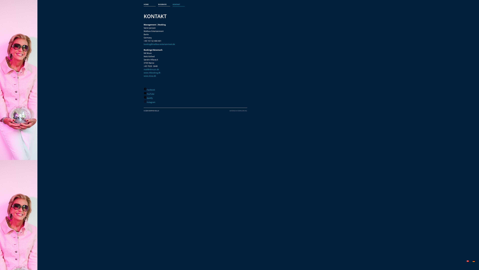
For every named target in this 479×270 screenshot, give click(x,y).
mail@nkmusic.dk (151, 69)
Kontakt (176, 4)
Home (146, 4)
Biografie (162, 4)
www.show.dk (150, 76)
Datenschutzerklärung (238, 111)
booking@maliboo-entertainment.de (159, 44)
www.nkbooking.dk (152, 72)
